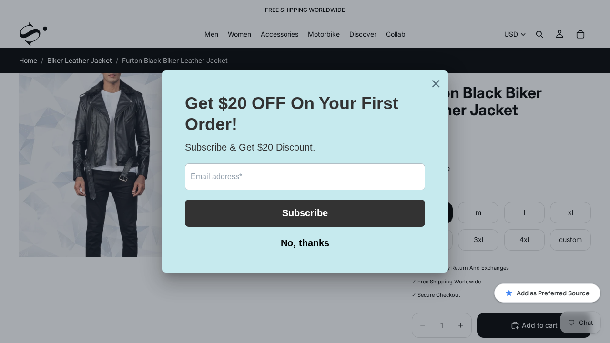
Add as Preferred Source (553, 293)
